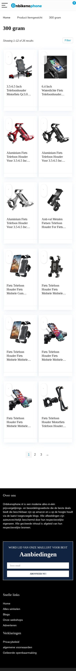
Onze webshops (13, 619)
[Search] (55, 5)
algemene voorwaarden (17, 647)
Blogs (6, 614)
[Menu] (4, 5)
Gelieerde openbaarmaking (20, 652)
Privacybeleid (11, 641)
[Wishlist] (64, 5)
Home (6, 17)
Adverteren (10, 625)
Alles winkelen (11, 608)
